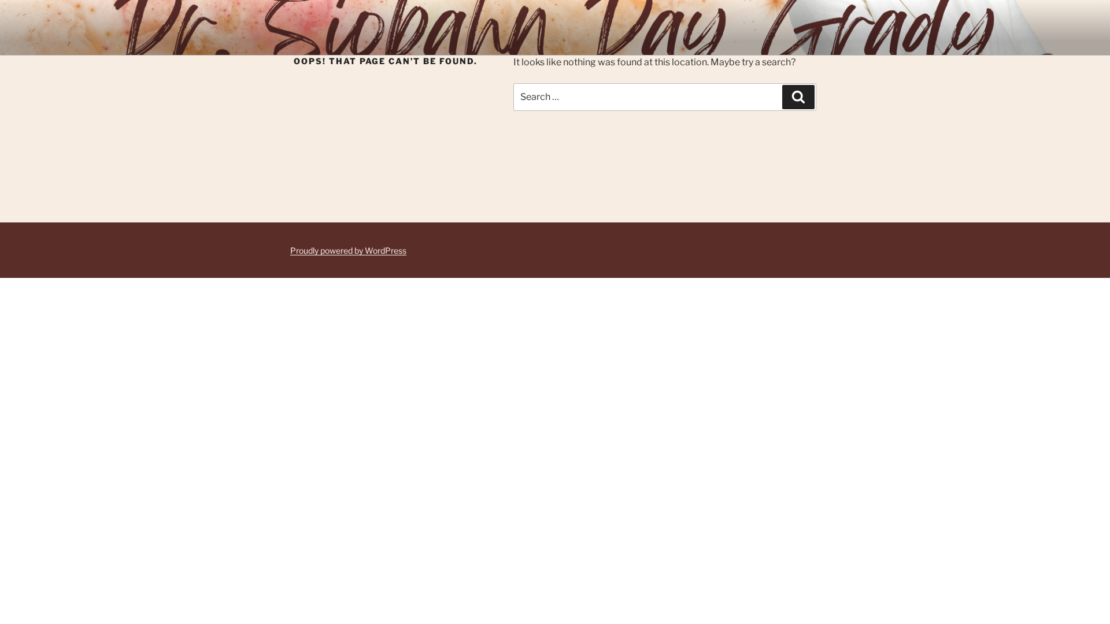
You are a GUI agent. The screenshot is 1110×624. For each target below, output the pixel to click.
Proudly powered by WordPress (348, 250)
